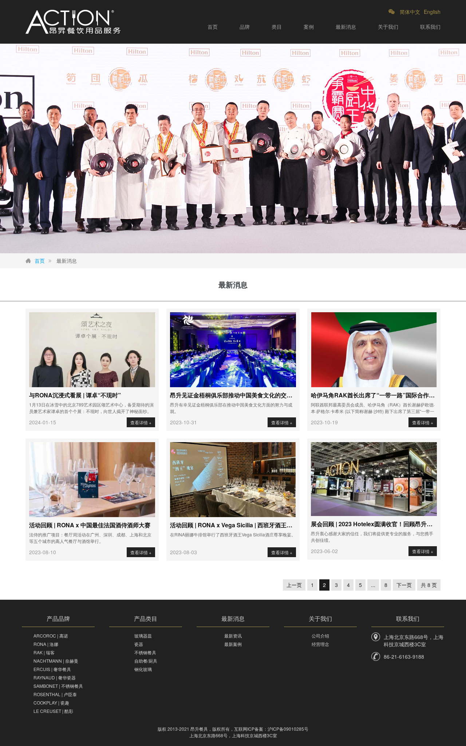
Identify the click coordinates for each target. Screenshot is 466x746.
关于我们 (388, 26)
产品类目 (145, 618)
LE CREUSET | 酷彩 (53, 711)
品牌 (245, 26)
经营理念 (320, 644)
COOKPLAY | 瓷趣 (51, 702)
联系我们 (430, 26)
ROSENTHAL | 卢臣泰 (55, 694)
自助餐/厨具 (145, 661)
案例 (309, 26)
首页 (213, 26)
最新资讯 (233, 635)
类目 (277, 26)
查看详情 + (140, 422)
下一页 (404, 584)
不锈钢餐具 (145, 652)
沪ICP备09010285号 (288, 729)
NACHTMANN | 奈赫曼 (55, 661)
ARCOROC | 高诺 (50, 635)
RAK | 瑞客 (44, 652)
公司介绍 (320, 635)
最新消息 (346, 26)
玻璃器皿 (143, 635)
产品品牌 (58, 618)
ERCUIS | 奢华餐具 (52, 669)
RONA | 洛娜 (45, 644)
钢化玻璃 (143, 669)
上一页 (294, 584)
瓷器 (138, 644)
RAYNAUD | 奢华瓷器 (54, 677)
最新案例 (233, 644)
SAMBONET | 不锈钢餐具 (58, 686)
